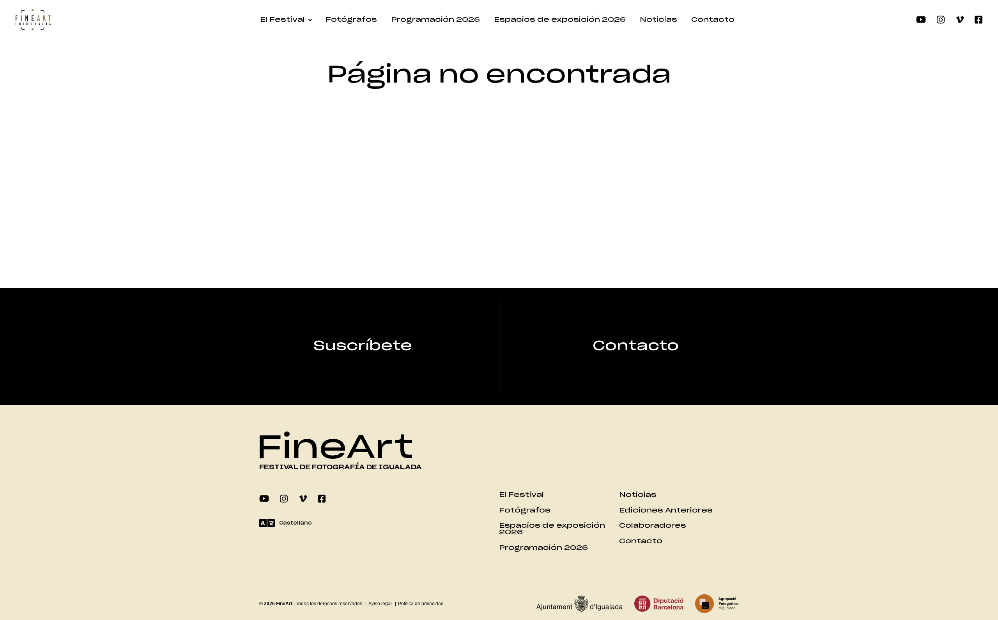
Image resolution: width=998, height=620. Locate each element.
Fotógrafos (351, 19)
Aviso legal (380, 603)
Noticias (658, 19)
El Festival (282, 19)
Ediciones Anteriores (666, 510)
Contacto (712, 19)
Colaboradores (652, 525)
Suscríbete (362, 346)
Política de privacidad (421, 603)
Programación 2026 (435, 19)
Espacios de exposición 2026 (560, 19)
